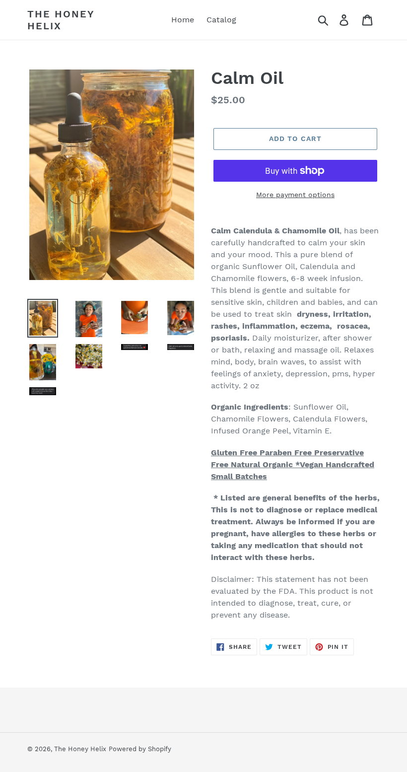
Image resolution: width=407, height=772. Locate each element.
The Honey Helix (60, 20)
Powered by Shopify (140, 749)
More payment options (295, 195)
